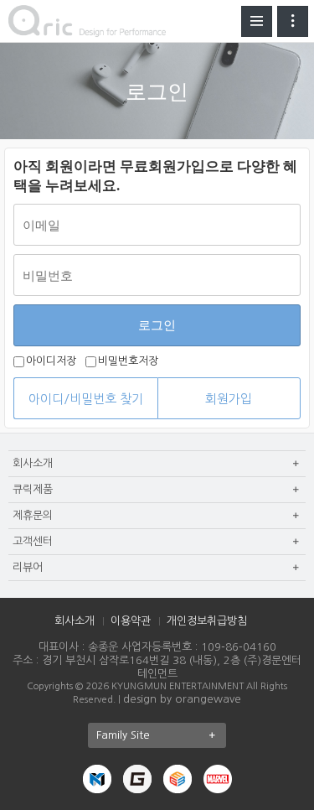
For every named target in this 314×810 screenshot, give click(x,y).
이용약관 (131, 620)
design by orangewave (182, 698)
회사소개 (74, 620)
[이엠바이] (177, 777)
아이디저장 (51, 361)
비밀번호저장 (128, 361)
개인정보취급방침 (207, 620)
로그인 (157, 325)
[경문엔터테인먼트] (97, 777)
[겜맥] (137, 777)
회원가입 (228, 398)
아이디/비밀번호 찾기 (85, 398)
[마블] (217, 777)
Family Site (123, 735)
